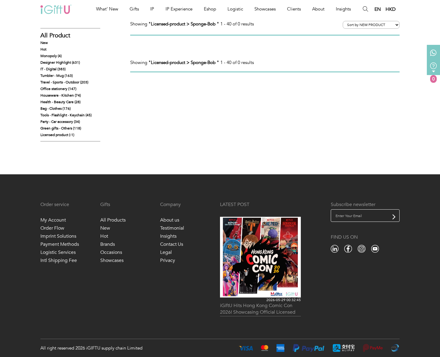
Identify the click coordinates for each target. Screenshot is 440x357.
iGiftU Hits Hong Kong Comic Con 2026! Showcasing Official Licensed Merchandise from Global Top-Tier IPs (260, 309)
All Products (113, 220)
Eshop (210, 9)
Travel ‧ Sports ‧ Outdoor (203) (64, 82)
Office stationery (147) (58, 88)
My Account (53, 220)
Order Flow (52, 228)
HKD (391, 9)
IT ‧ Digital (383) (53, 69)
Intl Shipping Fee (58, 260)
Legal (166, 252)
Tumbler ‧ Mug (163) (56, 75)
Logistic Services (58, 252)
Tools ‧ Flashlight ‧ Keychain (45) (66, 115)
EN (377, 9)
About (318, 9)
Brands (107, 244)
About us (169, 220)
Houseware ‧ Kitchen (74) (60, 95)
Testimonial (172, 228)
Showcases (265, 9)
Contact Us (171, 244)
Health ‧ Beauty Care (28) (60, 102)
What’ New (107, 9)
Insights (343, 9)
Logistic (235, 9)
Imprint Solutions (58, 236)
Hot (43, 49)
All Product (55, 35)
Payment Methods (59, 244)
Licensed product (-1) (57, 134)
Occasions (111, 252)
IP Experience (179, 9)
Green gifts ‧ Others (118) (60, 128)
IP (152, 9)
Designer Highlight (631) (60, 62)
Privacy (167, 260)
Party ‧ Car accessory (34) (60, 121)
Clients (294, 9)
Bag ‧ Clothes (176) (55, 108)
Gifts (134, 9)
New (44, 42)
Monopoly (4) (51, 56)
